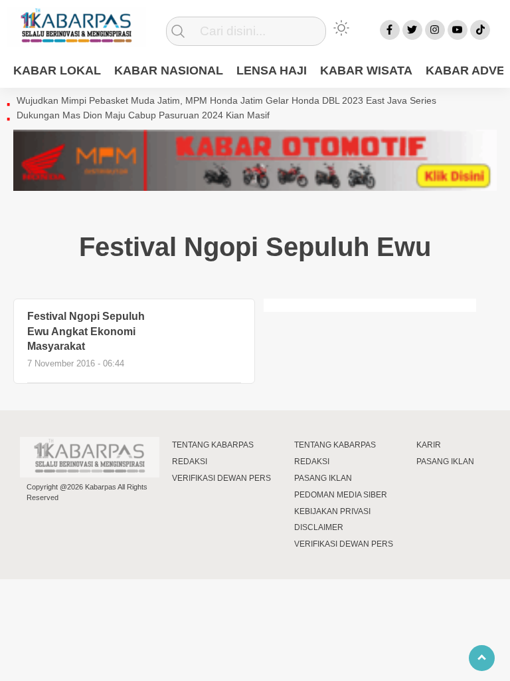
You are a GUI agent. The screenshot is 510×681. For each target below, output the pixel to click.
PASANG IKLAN (323, 478)
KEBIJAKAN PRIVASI (332, 511)
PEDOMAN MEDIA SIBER (340, 494)
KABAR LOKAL (57, 70)
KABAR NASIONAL (168, 70)
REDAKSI (189, 461)
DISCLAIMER (318, 527)
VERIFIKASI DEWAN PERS (221, 478)
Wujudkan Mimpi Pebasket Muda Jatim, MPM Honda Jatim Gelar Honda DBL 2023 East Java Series (226, 100)
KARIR (428, 445)
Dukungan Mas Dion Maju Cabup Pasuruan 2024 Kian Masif (143, 115)
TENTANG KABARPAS (213, 445)
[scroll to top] (482, 657)
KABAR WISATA (366, 70)
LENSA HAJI (271, 70)
